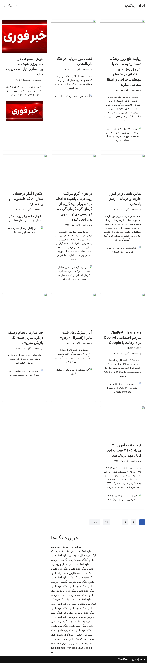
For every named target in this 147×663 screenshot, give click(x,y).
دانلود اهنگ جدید (84, 551)
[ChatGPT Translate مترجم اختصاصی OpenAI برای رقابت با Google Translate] (122, 310)
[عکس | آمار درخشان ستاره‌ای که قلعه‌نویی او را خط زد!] (24, 171)
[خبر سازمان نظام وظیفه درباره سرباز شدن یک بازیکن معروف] (24, 310)
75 (106, 522)
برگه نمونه (7, 5)
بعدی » (94, 522)
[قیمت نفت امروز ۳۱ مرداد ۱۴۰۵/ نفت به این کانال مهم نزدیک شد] (122, 423)
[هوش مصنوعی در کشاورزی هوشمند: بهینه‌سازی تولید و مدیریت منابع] (24, 36)
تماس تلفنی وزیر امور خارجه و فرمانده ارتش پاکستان (124, 198)
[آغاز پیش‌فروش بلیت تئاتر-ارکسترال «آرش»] (73, 310)
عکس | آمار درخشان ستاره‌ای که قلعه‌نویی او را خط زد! (26, 198)
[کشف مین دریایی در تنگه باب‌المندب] (73, 36)
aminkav (135, 90)
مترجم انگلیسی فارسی (63, 559)
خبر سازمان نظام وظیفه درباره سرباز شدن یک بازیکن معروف (25, 337)
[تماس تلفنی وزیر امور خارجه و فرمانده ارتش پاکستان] (122, 171)
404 (17, 5)
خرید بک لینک (68, 551)
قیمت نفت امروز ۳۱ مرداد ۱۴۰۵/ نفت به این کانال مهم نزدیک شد (124, 450)
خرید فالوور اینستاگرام (70, 573)
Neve (142, 659)
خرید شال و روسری (80, 555)
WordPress (124, 659)
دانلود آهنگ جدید (85, 559)
